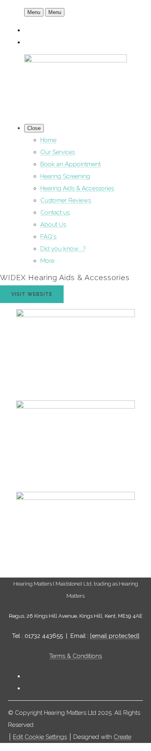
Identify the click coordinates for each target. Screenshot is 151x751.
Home (48, 140)
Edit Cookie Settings (40, 737)
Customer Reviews (65, 200)
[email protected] (114, 636)
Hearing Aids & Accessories (77, 188)
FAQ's (48, 236)
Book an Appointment (70, 164)
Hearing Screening (65, 176)
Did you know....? (62, 248)
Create (122, 737)
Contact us (55, 212)
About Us (53, 224)
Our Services (57, 152)
